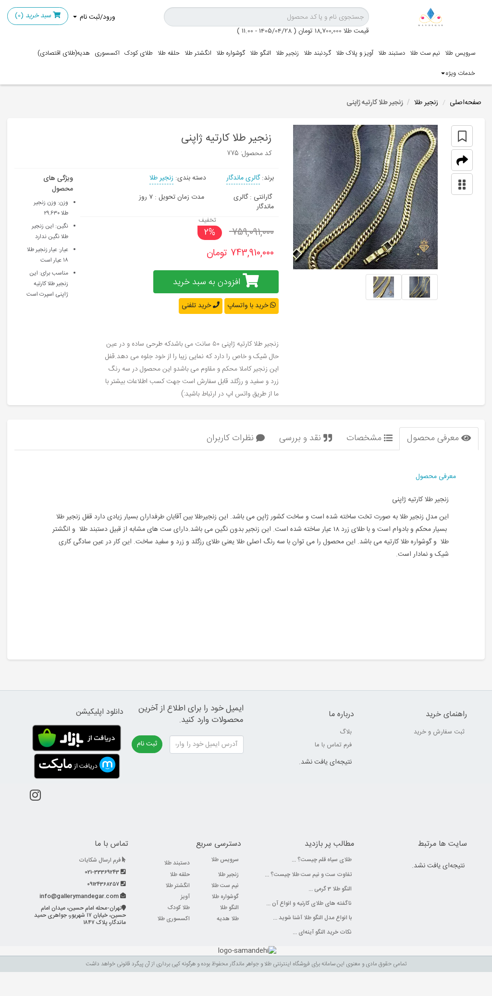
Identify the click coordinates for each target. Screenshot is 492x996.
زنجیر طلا (287, 53)
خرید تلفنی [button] (197, 306)
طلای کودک (138, 53)
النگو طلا (260, 53)
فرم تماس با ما (333, 745)
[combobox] (266, 16)
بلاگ (346, 732)
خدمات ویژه (460, 73)
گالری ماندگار (243, 178)
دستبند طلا (391, 53)
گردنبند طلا (317, 53)
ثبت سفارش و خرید (439, 732)
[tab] (439, 438)
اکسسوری (107, 53)
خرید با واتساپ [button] (248, 306)
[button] (462, 160)
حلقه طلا (169, 53)
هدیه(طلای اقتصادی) (63, 53)
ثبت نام (147, 744)
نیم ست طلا (425, 53)
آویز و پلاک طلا (354, 53)
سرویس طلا (460, 53)
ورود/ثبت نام (96, 17)
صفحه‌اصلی (465, 102)
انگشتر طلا (197, 53)
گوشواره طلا (230, 53)
